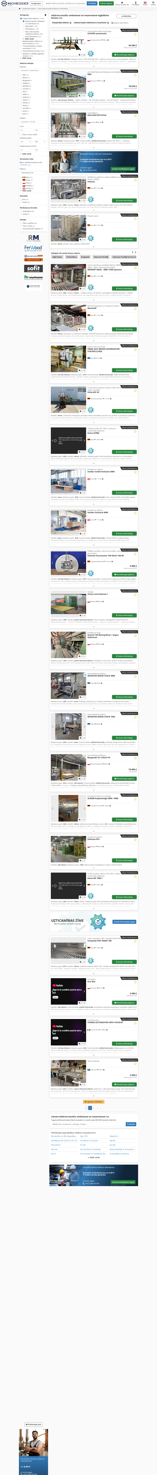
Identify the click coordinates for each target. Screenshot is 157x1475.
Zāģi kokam (31, 26)
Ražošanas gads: (26, 138)
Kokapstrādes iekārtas (33, 18)
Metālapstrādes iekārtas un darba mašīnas (32, 42)
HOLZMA (27, 108)
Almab (26, 105)
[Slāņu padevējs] (68, 1073)
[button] (153, 3)
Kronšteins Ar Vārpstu (89, 1140)
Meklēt (93, 3)
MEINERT (27, 86)
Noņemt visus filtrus (120, 23)
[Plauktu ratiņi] (68, 228)
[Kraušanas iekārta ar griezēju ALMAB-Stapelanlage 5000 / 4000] (68, 808)
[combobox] (33, 172)
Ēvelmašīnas (32, 29)
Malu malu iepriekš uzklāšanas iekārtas (34, 33)
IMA (25, 92)
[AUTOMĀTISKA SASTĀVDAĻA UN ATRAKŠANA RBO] (68, 84)
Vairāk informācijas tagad (124, 922)
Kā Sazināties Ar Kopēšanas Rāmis (94, 1154)
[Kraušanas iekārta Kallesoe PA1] (68, 849)
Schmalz (27, 89)
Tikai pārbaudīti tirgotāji (33, 229)
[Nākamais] (84, 43)
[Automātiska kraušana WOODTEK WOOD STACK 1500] (68, 726)
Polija (28, 183)
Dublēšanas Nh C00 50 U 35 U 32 (64, 1140)
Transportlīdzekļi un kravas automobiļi (32, 47)
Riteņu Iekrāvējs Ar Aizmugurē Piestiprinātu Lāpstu (130, 1149)
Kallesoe (27, 97)
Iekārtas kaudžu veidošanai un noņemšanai (35, 22)
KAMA (26, 94)
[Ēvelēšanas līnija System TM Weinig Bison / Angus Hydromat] (68, 645)
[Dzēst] (70, 23)
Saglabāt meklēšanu (94, 1102)
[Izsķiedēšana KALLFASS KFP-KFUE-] (68, 125)
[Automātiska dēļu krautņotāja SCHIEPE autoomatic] (68, 43)
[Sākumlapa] (19, 9)
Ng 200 (112, 1140)
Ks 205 (83, 1145)
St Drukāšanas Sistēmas (119, 1154)
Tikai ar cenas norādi (29, 134)
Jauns (25, 199)
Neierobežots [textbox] (27, 173)
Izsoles (26, 214)
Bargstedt (27, 80)
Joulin (26, 114)
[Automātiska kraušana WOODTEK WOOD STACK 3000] (68, 686)
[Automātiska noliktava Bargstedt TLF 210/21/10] (68, 767)
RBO (26, 75)
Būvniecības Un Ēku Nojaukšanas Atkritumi (68, 1136)
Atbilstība (127, 16)
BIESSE (26, 78)
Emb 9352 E (55, 1145)
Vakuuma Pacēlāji (101, 257)
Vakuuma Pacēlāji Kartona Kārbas (126, 257)
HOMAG (26, 83)
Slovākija (29, 186)
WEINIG (26, 103)
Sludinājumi (28, 211)
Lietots (26, 202)
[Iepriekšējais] (52, 43)
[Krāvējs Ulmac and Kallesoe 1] (68, 604)
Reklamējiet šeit (34, 1424)
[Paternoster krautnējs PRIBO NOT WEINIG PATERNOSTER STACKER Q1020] (68, 359)
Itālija (28, 177)
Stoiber (26, 100)
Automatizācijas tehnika (33, 51)
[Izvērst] (93, 66)
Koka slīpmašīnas (33, 36)
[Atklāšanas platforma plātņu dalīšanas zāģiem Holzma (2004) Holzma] (68, 189)
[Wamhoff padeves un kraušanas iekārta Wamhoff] (68, 318)
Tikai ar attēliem (30, 223)
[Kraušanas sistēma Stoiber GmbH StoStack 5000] (68, 481)
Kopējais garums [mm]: (28, 146)
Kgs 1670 (83, 1136)
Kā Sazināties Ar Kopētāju (90, 1149)
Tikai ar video (29, 226)
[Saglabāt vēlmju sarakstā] (135, 34)
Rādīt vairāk (95, 1157)
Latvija (25, 165)
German (54, 1149)
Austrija (29, 188)
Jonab (26, 111)
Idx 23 (53, 1154)
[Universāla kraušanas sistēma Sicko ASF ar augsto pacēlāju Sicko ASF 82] (68, 400)
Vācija (29, 180)
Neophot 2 (114, 1136)
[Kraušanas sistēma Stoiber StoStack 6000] (68, 522)
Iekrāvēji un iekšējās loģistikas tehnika (33, 55)
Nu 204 (112, 1145)
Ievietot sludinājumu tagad (123, 169)
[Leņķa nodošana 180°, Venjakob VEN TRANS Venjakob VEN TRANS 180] (68, 950)
